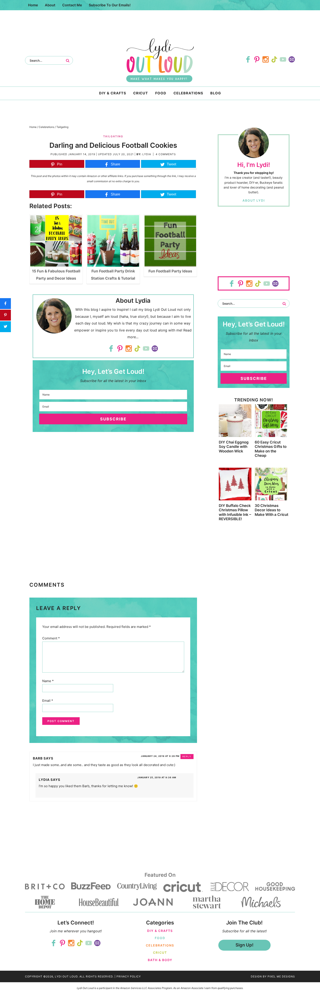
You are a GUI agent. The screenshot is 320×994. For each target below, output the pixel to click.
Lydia (146, 154)
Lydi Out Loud (160, 60)
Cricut (160, 952)
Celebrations (160, 945)
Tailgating (113, 136)
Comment (51, 638)
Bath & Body (160, 960)
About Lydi (254, 200)
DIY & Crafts (160, 931)
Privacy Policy (128, 976)
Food (160, 938)
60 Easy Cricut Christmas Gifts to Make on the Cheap (270, 449)
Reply (186, 756)
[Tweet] (5, 326)
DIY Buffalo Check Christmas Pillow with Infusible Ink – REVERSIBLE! (235, 512)
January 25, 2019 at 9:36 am (156, 777)
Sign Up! (244, 945)
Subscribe (113, 419)
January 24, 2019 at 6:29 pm (160, 756)
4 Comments (166, 154)
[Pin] (5, 315)
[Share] (5, 303)
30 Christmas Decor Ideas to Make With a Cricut (271, 510)
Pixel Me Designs (281, 976)
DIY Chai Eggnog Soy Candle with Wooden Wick (234, 446)
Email (47, 700)
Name (48, 681)
